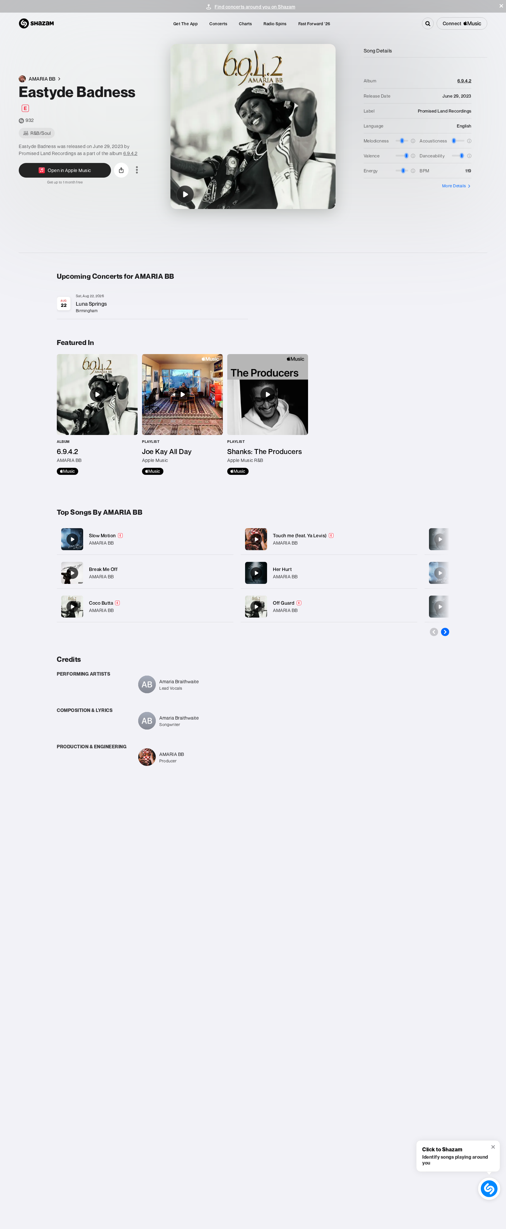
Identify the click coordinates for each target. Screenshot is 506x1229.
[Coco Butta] (145, 606)
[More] (223, 539)
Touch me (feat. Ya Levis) (300, 535)
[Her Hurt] (329, 572)
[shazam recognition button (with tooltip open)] (489, 1188)
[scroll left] (434, 632)
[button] (501, 6)
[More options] (136, 170)
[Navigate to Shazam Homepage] (36, 23)
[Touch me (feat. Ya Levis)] (329, 539)
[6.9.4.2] (97, 414)
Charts (245, 23)
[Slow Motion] (145, 539)
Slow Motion (102, 535)
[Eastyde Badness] (185, 194)
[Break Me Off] (145, 572)
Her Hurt (282, 569)
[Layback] (440, 607)
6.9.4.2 (130, 153)
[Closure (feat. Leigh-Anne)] (440, 539)
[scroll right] (445, 632)
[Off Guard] (329, 606)
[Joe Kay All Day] (182, 414)
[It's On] (440, 573)
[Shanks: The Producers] (267, 414)
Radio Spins (275, 23)
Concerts (218, 23)
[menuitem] (185, 23)
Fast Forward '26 (314, 23)
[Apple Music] (67, 471)
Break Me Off (103, 569)
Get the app (185, 23)
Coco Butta (101, 603)
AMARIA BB (101, 543)
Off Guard (284, 603)
